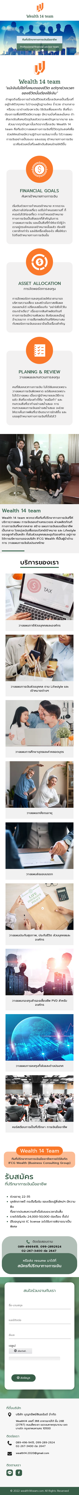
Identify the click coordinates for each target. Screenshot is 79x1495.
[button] (6, 38)
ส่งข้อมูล (24, 1378)
